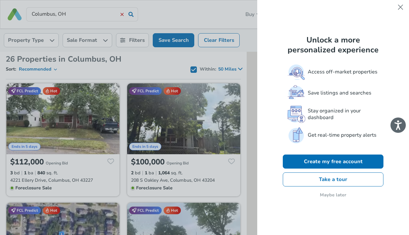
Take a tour (333, 179)
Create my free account (333, 161)
